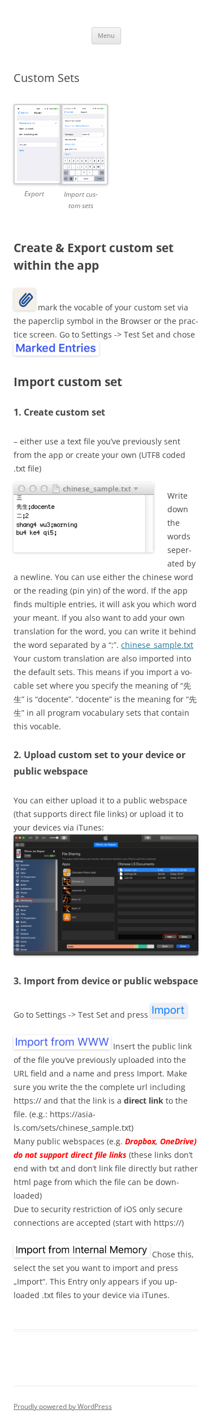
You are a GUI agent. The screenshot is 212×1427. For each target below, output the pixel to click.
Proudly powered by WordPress (63, 1406)
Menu (106, 35)
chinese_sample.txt (157, 644)
